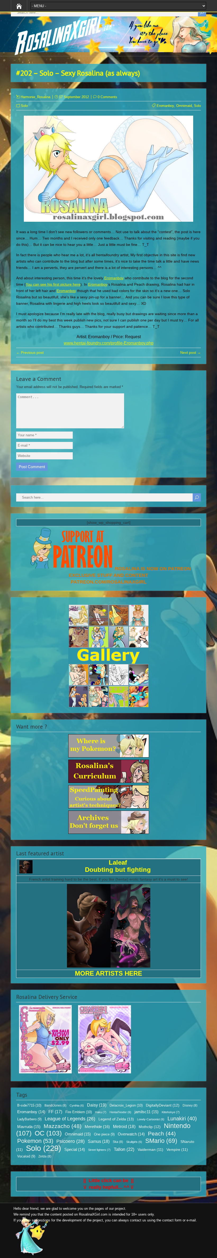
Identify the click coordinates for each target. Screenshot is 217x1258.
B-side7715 (29, 1105)
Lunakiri (182, 1118)
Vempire (177, 1150)
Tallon (124, 1149)
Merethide (97, 1126)
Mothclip (150, 1127)
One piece (104, 1134)
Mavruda (28, 1126)
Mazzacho (63, 1126)
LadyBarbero (29, 1119)
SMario (161, 1140)
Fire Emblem (78, 1112)
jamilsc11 (146, 1111)
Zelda (44, 1156)
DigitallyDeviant (162, 1105)
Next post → (190, 352)
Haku (100, 1112)
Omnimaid (184, 106)
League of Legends (70, 1118)
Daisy (96, 1105)
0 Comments (107, 97)
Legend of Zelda (116, 1119)
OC (48, 1133)
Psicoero (70, 1141)
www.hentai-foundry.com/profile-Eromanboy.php (108, 343)
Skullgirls (134, 1141)
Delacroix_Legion (126, 1105)
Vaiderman (150, 1150)
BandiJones (55, 1105)
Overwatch (131, 1134)
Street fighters (99, 1149)
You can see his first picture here (53, 284)
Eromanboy (165, 106)
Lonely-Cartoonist (150, 1119)
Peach (162, 1133)
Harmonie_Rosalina (35, 97)
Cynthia (77, 1105)
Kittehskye (171, 1112)
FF (55, 1111)
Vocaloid (26, 1156)
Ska (118, 1142)
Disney (190, 1105)
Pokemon (35, 1141)
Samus (99, 1141)
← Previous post (30, 352)
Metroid (124, 1126)
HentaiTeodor (120, 1112)
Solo (24, 106)
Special (74, 1149)
